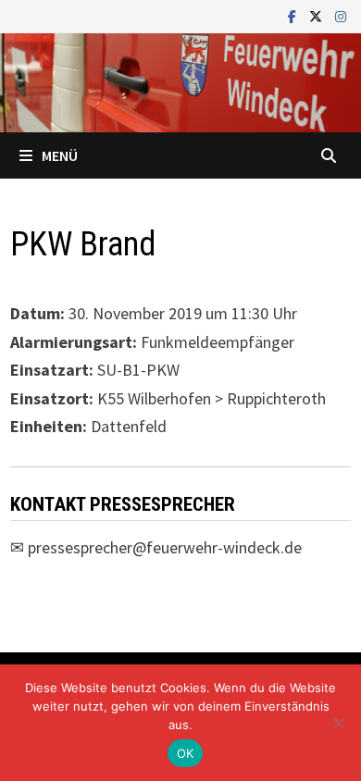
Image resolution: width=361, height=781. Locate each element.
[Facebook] (294, 15)
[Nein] (338, 722)
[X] (317, 15)
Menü (60, 155)
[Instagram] (340, 15)
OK (185, 753)
